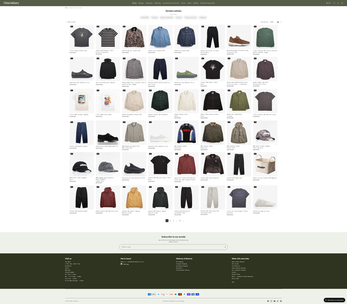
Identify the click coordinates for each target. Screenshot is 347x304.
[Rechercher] (334, 3)
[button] (272, 22)
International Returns (182, 270)
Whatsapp (126, 264)
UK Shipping (179, 261)
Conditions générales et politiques (173, 301)
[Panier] (342, 3)
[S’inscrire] (225, 247)
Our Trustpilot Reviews (239, 270)
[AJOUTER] (274, 142)
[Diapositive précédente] (98, 37)
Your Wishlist (236, 266)
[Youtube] (274, 301)
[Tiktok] (278, 301)
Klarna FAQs (235, 278)
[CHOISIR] (91, 46)
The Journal (235, 263)
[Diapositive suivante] (117, 37)
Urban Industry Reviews (239, 268)
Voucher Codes (236, 274)
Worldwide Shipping (182, 266)
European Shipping (181, 263)
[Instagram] (271, 301)
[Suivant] (183, 220)
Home (66, 7)
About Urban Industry (238, 261)
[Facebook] (268, 301)
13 (180, 220)
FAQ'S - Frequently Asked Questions (242, 276)
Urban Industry (73, 301)
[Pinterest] (281, 301)
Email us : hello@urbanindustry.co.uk (132, 261)
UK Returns (179, 268)
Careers (234, 272)
